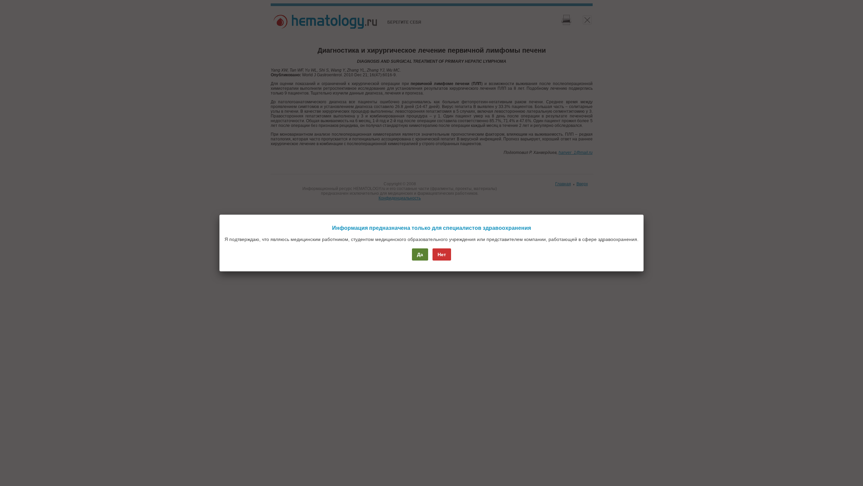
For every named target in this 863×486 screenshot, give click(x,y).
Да (420, 254)
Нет (442, 254)
